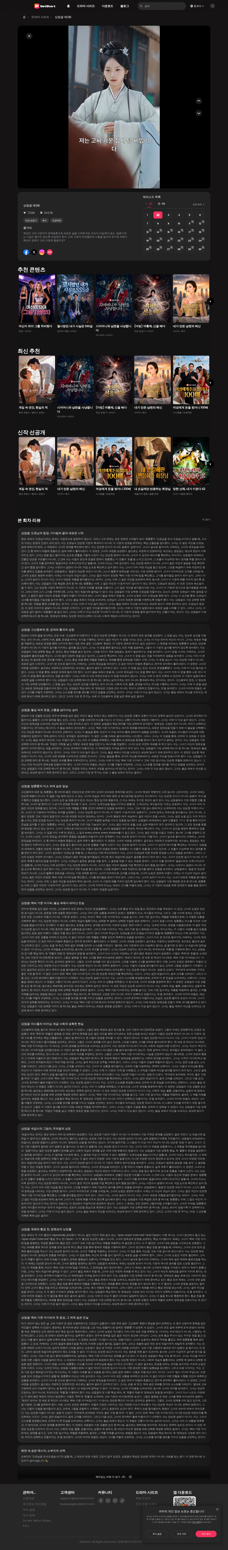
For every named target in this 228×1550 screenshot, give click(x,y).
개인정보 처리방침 (34, 1504)
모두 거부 (181, 1533)
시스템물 (177, 412)
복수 (44, 220)
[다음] (210, 301)
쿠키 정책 (196, 1522)
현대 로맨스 (24, 412)
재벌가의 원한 (141, 493)
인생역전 (56, 220)
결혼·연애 (153, 493)
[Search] (141, 6)
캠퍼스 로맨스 (38, 412)
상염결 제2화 (63, 17)
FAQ (26, 1526)
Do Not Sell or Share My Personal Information (39, 1520)
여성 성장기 (31, 220)
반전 (21, 331)
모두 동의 (206, 1533)
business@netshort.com (77, 1504)
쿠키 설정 (157, 1533)
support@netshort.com (77, 1498)
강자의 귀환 (62, 331)
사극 (175, 493)
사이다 (28, 331)
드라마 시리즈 (40, 17)
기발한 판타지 (185, 493)
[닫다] (217, 1509)
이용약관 (28, 1498)
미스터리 (100, 335)
